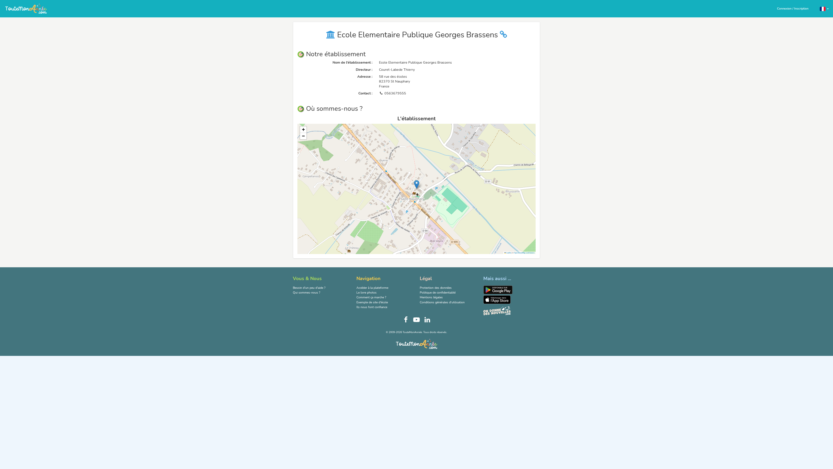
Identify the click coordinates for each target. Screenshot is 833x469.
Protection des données (436, 288)
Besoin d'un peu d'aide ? (309, 288)
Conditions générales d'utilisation (442, 302)
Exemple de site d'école (372, 302)
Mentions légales (431, 297)
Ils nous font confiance (371, 307)
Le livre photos (366, 293)
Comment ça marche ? (371, 297)
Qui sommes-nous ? (306, 293)
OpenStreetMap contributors (524, 252)
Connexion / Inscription (792, 9)
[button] (824, 9)
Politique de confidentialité (438, 293)
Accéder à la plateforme (372, 288)
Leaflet (508, 252)
